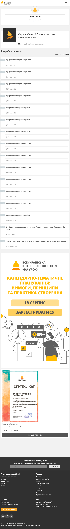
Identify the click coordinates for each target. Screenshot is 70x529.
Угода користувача (6, 525)
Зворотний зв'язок (9, 509)
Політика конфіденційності (32, 525)
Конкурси (39, 488)
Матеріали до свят (42, 504)
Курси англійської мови (43, 495)
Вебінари (3, 479)
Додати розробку (35, 435)
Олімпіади (39, 490)
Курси (3, 483)
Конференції (5, 481)
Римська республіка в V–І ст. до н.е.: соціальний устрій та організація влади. (36, 241)
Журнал (38, 477)
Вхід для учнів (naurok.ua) (44, 502)
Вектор (3, 486)
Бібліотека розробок (42, 479)
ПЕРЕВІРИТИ (54, 466)
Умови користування (18, 525)
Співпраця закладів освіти (9, 504)
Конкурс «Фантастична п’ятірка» (46, 506)
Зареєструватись (35, 16)
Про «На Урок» (5, 502)
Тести (38, 481)
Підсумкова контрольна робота (18, 60)
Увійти (35, 22)
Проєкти (38, 486)
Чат (37, 492)
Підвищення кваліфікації (8, 477)
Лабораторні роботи (42, 483)
